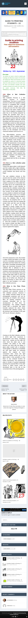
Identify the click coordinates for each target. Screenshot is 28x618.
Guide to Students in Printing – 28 (11, 440)
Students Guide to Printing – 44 (14, 580)
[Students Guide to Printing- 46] (4, 570)
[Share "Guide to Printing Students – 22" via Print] (7, 379)
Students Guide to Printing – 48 (11, 459)
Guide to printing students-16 (10, 480)
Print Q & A (15, 559)
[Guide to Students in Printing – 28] (14, 428)
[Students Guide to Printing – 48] (14, 451)
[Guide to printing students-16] (14, 470)
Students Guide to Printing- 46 (14, 569)
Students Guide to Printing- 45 (14, 574)
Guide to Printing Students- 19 (10, 500)
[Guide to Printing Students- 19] (14, 491)
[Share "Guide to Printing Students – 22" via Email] (4, 379)
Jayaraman (11, 26)
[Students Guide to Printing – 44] (4, 581)
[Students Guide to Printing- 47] (4, 564)
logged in (9, 514)
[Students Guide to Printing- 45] (4, 575)
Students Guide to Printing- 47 (14, 563)
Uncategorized (20, 581)
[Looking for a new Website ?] (14, 511)
